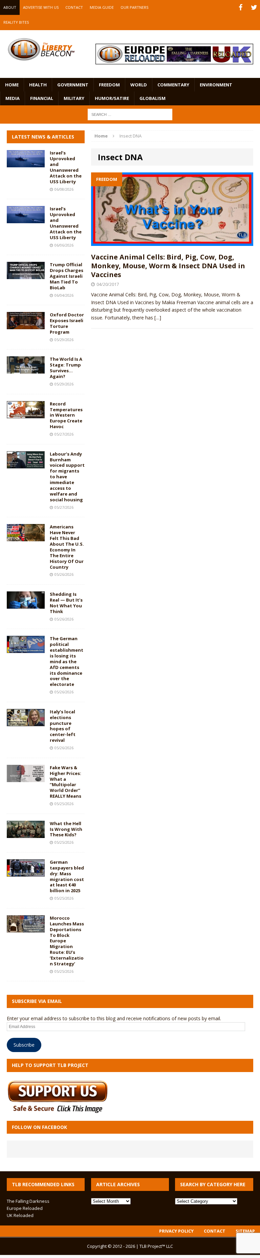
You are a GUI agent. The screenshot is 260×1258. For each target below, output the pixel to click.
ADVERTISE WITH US (41, 7)
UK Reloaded (20, 1215)
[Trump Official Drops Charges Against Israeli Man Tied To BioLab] (26, 275)
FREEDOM (109, 85)
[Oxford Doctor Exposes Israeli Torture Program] (26, 325)
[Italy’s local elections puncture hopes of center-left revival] (26, 722)
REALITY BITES (16, 22)
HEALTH (38, 85)
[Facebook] (240, 7)
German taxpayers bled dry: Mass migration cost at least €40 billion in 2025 (67, 876)
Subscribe (24, 1045)
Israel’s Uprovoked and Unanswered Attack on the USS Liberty (66, 167)
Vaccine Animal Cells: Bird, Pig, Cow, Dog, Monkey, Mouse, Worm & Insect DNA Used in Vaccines (168, 265)
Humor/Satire (112, 98)
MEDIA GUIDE (102, 7)
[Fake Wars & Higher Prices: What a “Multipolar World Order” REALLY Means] (26, 778)
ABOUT (9, 7)
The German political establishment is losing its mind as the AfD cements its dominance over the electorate (66, 661)
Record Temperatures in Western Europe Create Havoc (66, 415)
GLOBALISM (152, 98)
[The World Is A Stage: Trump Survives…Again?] (26, 369)
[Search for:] (130, 114)
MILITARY (74, 98)
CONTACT (74, 7)
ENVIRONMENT (216, 85)
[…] (157, 317)
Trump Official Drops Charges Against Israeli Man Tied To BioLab (66, 276)
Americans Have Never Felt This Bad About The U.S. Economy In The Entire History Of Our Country (67, 547)
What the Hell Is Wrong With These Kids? (66, 829)
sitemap (245, 1231)
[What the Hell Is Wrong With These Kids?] (26, 834)
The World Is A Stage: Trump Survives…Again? (66, 367)
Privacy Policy (176, 1231)
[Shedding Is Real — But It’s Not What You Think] (26, 605)
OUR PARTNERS (134, 7)
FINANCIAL (41, 98)
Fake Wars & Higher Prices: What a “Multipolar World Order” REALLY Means (65, 781)
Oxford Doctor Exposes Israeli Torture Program (67, 323)
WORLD (138, 85)
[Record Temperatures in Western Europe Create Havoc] (26, 414)
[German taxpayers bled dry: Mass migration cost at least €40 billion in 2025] (26, 872)
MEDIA (12, 98)
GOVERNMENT (72, 85)
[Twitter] (254, 7)
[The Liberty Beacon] (41, 49)
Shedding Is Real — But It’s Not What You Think (66, 602)
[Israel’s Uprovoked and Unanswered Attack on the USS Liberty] (26, 163)
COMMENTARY (173, 85)
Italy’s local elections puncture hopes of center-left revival (62, 726)
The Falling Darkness (28, 1201)
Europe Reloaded (25, 1208)
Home (12, 85)
